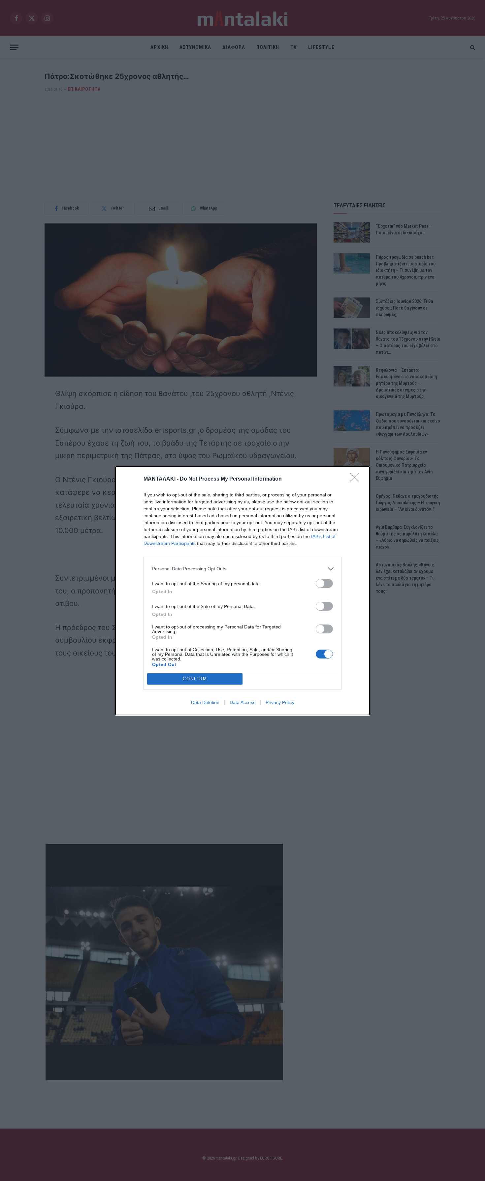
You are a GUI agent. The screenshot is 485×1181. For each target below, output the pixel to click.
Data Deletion (205, 702)
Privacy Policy (280, 702)
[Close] (356, 479)
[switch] (324, 583)
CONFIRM (195, 678)
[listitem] (242, 568)
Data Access (242, 702)
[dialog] (242, 590)
